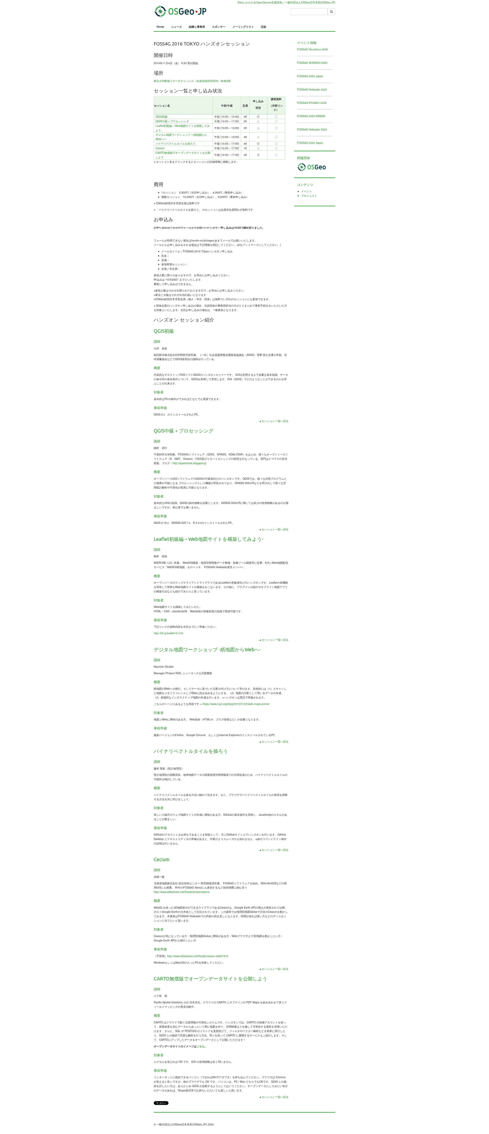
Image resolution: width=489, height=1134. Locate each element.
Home (160, 26)
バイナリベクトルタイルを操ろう (175, 143)
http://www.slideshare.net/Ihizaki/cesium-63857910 (197, 956)
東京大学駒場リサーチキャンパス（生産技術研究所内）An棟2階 (192, 81)
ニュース (176, 26)
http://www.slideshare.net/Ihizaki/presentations (182, 892)
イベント (306, 191)
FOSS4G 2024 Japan (310, 143)
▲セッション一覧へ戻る (273, 421)
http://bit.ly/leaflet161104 (168, 633)
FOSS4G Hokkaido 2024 (312, 129)
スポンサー (218, 26)
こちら (201, 1046)
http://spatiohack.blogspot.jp (189, 463)
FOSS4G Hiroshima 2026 (312, 49)
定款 (263, 26)
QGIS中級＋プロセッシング (172, 121)
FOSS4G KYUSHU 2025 (311, 103)
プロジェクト (309, 196)
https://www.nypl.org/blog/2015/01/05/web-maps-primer (236, 704)
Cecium (160, 148)
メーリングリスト (243, 26)
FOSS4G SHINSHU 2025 (312, 63)
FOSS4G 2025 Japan (310, 76)
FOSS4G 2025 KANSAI (311, 116)
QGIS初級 (161, 116)
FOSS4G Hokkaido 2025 (312, 89)
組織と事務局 (197, 26)
